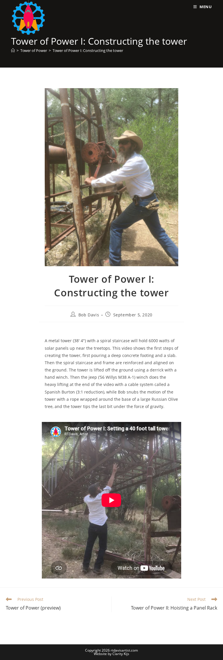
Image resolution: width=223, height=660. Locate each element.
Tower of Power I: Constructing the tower (88, 50)
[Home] (13, 50)
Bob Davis (88, 315)
